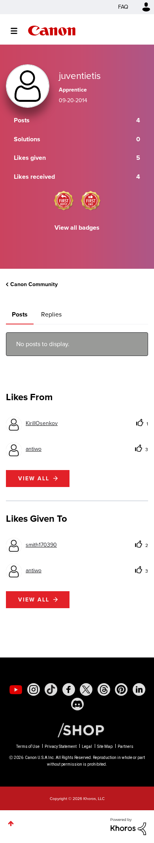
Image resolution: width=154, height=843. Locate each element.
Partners (125, 746)
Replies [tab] (51, 314)
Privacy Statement (61, 746)
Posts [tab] (20, 314)
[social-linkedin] (139, 689)
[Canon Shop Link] (77, 729)
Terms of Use (27, 746)
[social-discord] (77, 704)
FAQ (123, 7)
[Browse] (18, 31)
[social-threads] (104, 689)
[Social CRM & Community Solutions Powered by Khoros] (128, 826)
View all (33, 478)
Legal (87, 746)
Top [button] (11, 823)
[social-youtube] (15, 689)
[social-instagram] (33, 689)
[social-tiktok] (51, 689)
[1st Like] (91, 200)
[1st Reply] (63, 200)
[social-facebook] (68, 689)
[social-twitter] (86, 689)
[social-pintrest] (121, 689)
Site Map (105, 746)
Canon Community (51, 30)
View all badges (77, 227)
